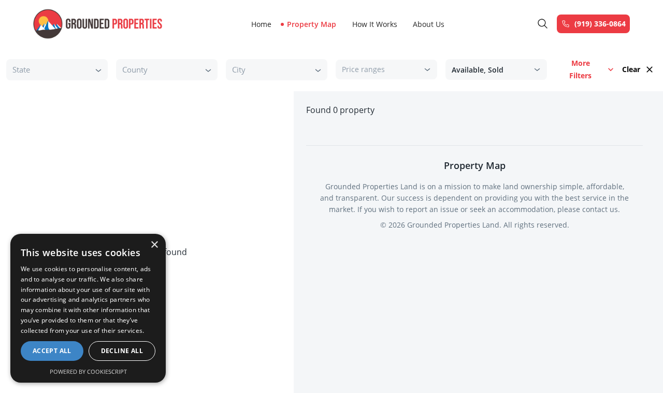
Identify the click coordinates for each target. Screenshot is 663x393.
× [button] (154, 245)
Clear (631, 69)
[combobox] (49, 69)
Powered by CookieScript (88, 371)
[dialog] (88, 308)
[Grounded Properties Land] (98, 23)
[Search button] (543, 24)
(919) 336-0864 (600, 24)
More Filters (580, 69)
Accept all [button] (52, 350)
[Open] (98, 70)
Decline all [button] (122, 350)
